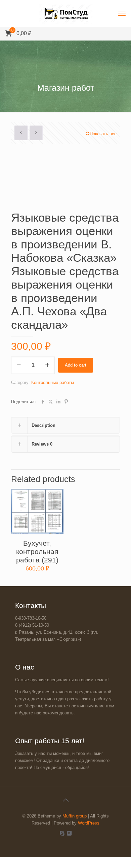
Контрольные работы (52, 382)
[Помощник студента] (65, 13)
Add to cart (75, 365)
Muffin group (74, 816)
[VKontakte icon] (69, 833)
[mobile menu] (122, 13)
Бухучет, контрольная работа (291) (37, 551)
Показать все (103, 133)
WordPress (88, 823)
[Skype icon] (61, 833)
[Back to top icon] (65, 800)
